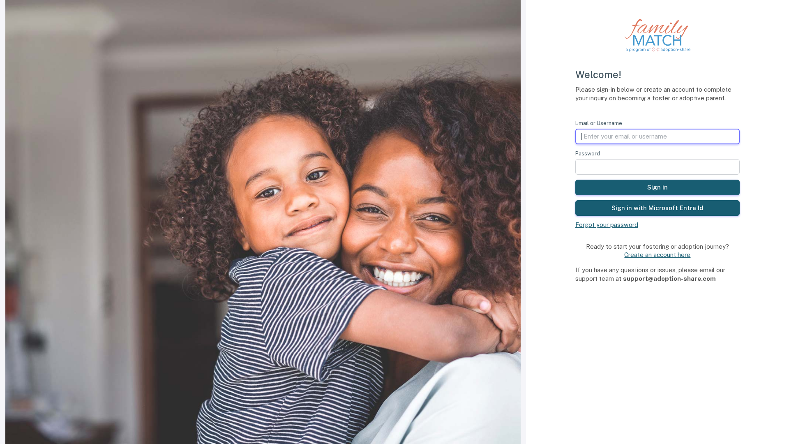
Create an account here (657, 254)
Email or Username (598, 123)
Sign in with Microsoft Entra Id (657, 207)
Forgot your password (606, 224)
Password (587, 153)
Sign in (657, 187)
